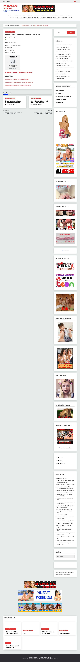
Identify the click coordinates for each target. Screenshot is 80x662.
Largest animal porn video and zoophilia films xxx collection (13, 102)
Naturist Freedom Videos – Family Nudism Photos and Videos (39, 102)
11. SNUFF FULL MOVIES (62, 71)
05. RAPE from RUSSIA (62, 56)
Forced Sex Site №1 (10, 7)
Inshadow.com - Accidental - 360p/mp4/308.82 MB (18, 85)
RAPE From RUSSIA (13, 17)
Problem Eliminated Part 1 (63, 537)
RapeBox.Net (59, 457)
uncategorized (60, 78)
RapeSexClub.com (60, 463)
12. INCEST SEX (60, 74)
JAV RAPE (62, 16)
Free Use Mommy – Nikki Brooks (64, 494)
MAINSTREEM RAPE (62, 17)
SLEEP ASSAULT (23, 17)
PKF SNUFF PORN (60, 93)
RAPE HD (71, 17)
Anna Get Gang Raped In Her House (65, 517)
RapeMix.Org (59, 460)
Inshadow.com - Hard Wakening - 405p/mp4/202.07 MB (19, 82)
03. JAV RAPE (60, 52)
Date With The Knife (62, 540)
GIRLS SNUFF (69, 16)
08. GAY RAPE (60, 63)
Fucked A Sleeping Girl (62, 529)
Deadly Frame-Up (61, 523)
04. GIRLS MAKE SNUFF (62, 54)
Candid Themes (54, 658)
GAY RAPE (43, 17)
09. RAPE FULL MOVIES (62, 65)
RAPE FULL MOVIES (51, 17)
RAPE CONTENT (44, 16)
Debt (58, 514)
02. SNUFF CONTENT (61, 49)
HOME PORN (57, 19)
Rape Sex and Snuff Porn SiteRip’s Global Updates (12, 632)
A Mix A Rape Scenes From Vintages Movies (48, 632)
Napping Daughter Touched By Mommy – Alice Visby (64, 510)
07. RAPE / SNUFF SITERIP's (63, 61)
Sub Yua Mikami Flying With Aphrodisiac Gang (63, 487)
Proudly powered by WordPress (30, 658)
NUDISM (42, 19)
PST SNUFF (36, 16)
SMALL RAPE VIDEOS (61, 99)
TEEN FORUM (49, 19)
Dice (58, 478)
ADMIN (16, 37)
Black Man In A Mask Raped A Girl (65, 543)
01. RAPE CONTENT (61, 47)
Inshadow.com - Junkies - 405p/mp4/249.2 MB (16, 79)
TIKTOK (63, 19)
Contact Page (6, 1)
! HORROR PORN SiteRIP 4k (19, 16)
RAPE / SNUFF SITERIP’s (33, 17)
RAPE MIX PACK (20, 19)
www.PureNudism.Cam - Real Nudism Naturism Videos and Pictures (65, 573)
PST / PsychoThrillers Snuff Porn (64, 96)
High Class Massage (61, 484)
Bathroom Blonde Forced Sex (64, 525)
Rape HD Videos (60, 90)
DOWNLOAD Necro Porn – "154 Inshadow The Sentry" (18, 72)
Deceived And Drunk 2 (62, 498)
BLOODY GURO (29, 19)
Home (9, 16)
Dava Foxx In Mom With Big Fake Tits (65, 533)
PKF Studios (30, 16)
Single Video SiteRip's (10, 31)
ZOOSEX (37, 19)
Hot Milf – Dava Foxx (62, 521)
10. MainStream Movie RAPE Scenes (65, 68)
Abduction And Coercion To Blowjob (65, 502)
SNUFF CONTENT (54, 16)
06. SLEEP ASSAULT (61, 59)
